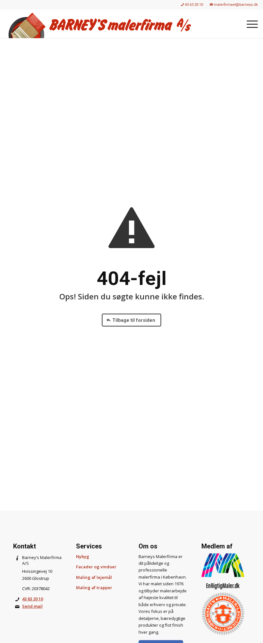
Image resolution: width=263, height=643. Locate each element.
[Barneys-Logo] (99, 23)
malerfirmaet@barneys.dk (235, 5)
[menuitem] (192, 4)
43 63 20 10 (193, 5)
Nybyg (82, 556)
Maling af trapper (94, 587)
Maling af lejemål (94, 577)
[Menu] (249, 23)
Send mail (32, 606)
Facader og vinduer (96, 567)
